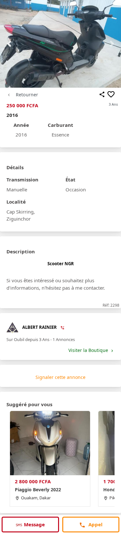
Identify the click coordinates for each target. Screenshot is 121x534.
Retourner (27, 95)
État (71, 179)
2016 (21, 134)
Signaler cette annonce (60, 377)
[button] (9, 44)
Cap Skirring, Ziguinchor (20, 215)
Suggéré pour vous (29, 404)
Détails (15, 167)
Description (20, 251)
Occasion (76, 189)
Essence (60, 134)
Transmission (22, 179)
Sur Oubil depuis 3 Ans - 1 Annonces (40, 339)
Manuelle (16, 189)
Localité (16, 201)
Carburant (60, 125)
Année (21, 125)
